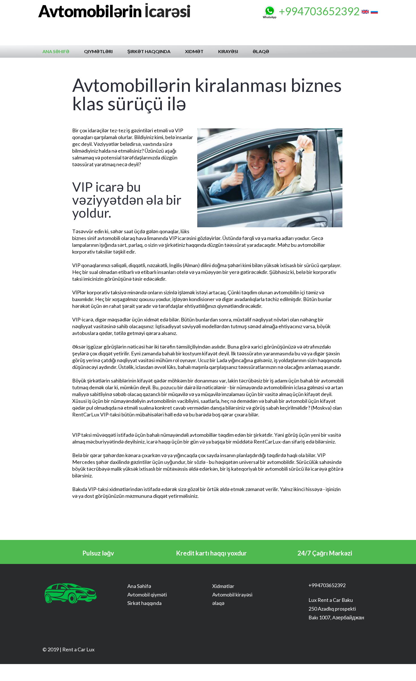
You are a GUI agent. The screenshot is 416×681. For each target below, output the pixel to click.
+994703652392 (319, 11)
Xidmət (194, 51)
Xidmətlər (223, 586)
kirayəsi (228, 51)
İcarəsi (114, 11)
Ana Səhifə (55, 51)
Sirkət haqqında (144, 603)
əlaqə (261, 51)
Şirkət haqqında (148, 51)
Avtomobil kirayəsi (232, 594)
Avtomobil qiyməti (147, 594)
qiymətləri (98, 51)
